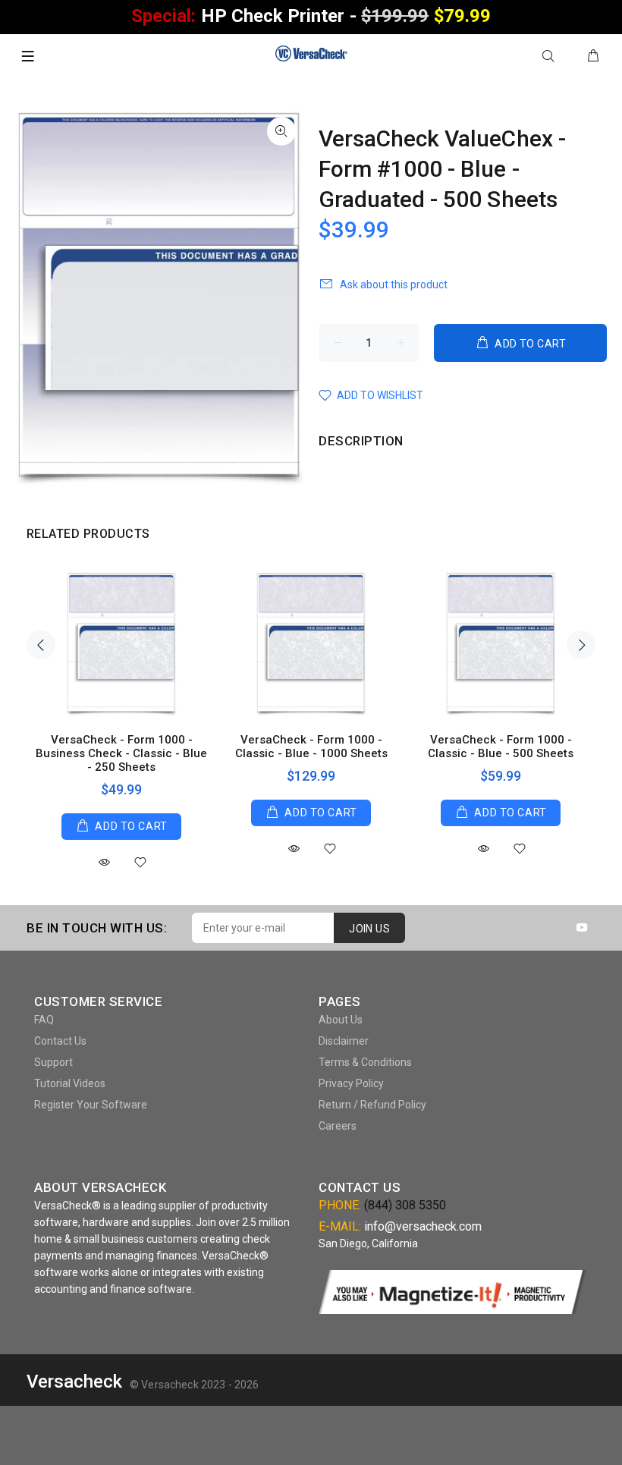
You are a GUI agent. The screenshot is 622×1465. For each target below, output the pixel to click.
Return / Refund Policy (372, 1105)
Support (53, 1062)
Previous (41, 644)
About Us (341, 1020)
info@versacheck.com (423, 1226)
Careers (338, 1126)
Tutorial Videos (69, 1083)
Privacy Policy (351, 1083)
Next (581, 644)
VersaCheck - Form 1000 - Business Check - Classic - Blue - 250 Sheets (121, 753)
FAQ (44, 1020)
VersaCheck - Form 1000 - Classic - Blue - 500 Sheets (500, 746)
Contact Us (60, 1041)
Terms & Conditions (365, 1062)
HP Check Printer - (310, 16)
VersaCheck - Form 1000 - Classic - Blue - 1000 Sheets (311, 746)
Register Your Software (90, 1105)
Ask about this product (394, 284)
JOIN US (369, 929)
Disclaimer (344, 1041)
